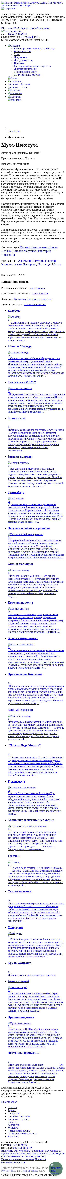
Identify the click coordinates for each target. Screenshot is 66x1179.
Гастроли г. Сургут (18, 87)
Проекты (19, 63)
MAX (17, 28)
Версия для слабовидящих (35, 28)
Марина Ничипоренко (34, 247)
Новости (15, 90)
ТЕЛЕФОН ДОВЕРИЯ (33, 1156)
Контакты (15, 96)
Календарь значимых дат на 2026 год (34, 48)
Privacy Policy (8, 1170)
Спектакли (16, 81)
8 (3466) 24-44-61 (30, 37)
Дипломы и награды (25, 68)
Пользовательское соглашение (17, 1159)
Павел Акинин (37, 288)
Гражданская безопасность (22, 1133)
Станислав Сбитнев (35, 304)
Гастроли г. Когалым (19, 84)
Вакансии (15, 99)
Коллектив (16, 93)
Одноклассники (22, 1150)
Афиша (14, 78)
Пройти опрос (9, 1102)
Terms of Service (29, 1170)
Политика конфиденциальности (23, 1161)
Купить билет (8, 1153)
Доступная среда (23, 60)
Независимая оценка (19, 1130)
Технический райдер (25, 71)
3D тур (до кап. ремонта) (27, 74)
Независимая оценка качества (33, 1153)
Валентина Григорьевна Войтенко (32, 299)
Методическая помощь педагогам (32, 66)
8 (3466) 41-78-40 (22, 1147)
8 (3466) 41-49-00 (17, 34)
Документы (20, 57)
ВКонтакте (7, 28)
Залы (17, 54)
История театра (22, 51)
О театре (15, 45)
